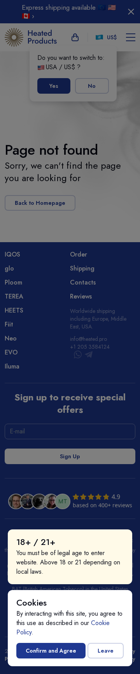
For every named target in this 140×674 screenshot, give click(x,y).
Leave (106, 651)
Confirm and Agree (51, 651)
